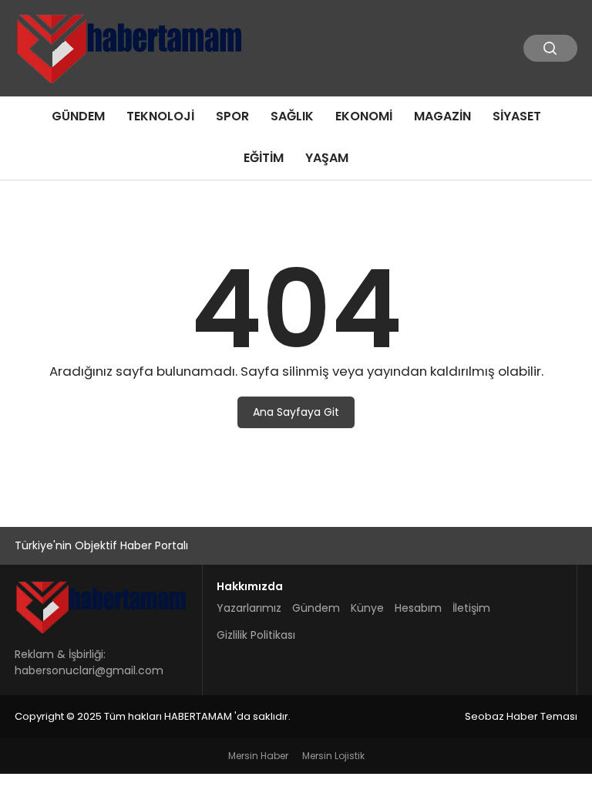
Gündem (78, 116)
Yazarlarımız (249, 608)
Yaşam (326, 158)
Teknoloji (160, 116)
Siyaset (517, 116)
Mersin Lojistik (333, 755)
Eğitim (264, 158)
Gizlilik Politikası (256, 635)
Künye (367, 608)
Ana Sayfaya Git (296, 412)
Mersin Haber (258, 755)
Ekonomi (363, 116)
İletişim (471, 608)
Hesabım (418, 608)
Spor (232, 116)
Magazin (442, 116)
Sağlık (292, 116)
